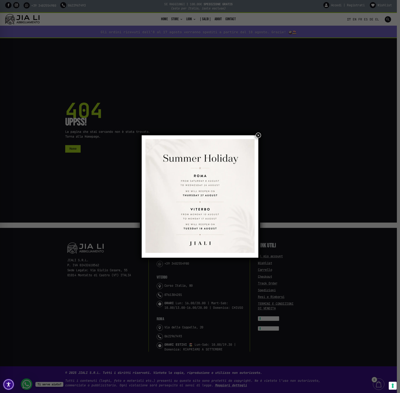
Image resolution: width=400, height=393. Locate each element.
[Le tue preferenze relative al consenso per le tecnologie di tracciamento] (393, 386)
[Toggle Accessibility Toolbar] (8, 384)
